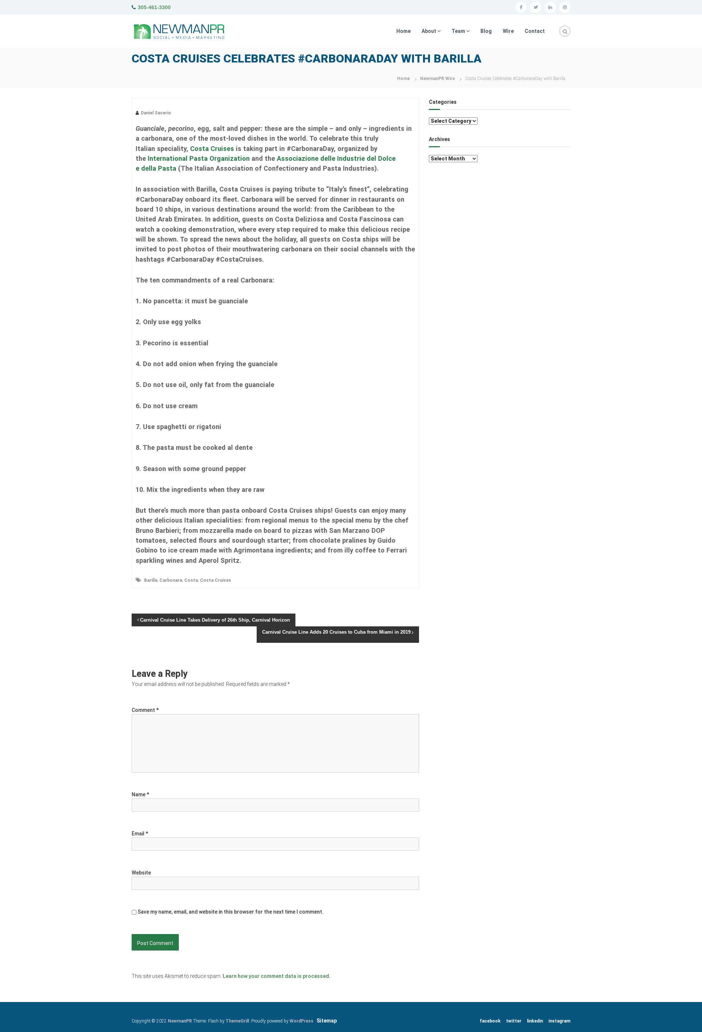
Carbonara (170, 580)
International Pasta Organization (199, 158)
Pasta (166, 168)
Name (140, 794)
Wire (508, 31)
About (429, 31)
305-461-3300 (154, 7)
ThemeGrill (237, 1021)
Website (141, 873)
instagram (559, 1021)
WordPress (301, 1021)
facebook (490, 1021)
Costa (191, 580)
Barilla (150, 580)
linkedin (535, 1021)
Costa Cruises (212, 148)
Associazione (298, 158)
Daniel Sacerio (156, 112)
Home (403, 31)
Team (458, 31)
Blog (486, 31)
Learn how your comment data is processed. (277, 976)
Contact (535, 31)
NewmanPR (180, 1021)
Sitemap (327, 1021)
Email (140, 833)
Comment (145, 710)
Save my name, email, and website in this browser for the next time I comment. (230, 912)
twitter (513, 1021)
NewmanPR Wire (437, 78)
